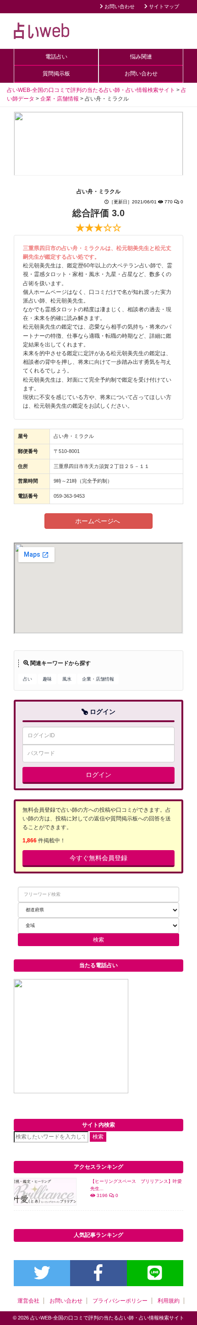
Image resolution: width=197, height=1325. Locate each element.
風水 (66, 678)
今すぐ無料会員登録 (98, 858)
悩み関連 (141, 56)
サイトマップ (163, 6)
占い (27, 678)
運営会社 (28, 1301)
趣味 (47, 678)
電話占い (56, 56)
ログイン (98, 774)
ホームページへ (98, 521)
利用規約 (169, 1301)
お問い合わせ (119, 6)
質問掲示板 (56, 73)
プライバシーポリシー (120, 1301)
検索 (98, 1136)
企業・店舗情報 (98, 678)
